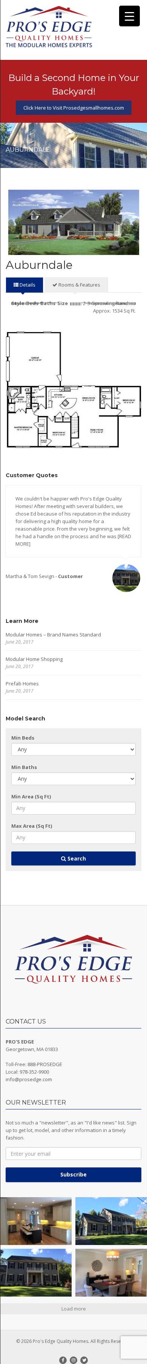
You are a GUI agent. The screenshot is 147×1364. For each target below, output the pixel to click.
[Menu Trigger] (129, 16)
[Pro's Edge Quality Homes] (49, 27)
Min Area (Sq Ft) (31, 796)
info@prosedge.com (29, 1079)
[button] (36, 1221)
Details (26, 284)
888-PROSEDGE (45, 1064)
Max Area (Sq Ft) (31, 825)
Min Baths (24, 767)
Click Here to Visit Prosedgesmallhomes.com (73, 107)
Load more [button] (73, 1308)
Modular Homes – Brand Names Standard (53, 634)
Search (76, 858)
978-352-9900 (34, 1071)
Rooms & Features (78, 284)
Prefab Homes (22, 683)
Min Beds (22, 737)
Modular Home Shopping (34, 659)
